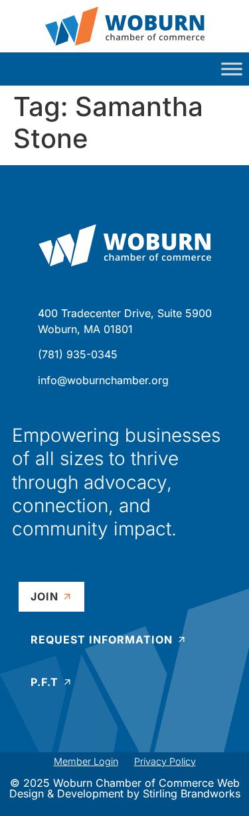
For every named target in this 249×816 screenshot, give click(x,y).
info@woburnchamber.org (103, 380)
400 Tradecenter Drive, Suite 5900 (125, 313)
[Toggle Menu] (231, 68)
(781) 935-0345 (78, 354)
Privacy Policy (165, 761)
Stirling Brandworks (191, 793)
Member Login (86, 761)
